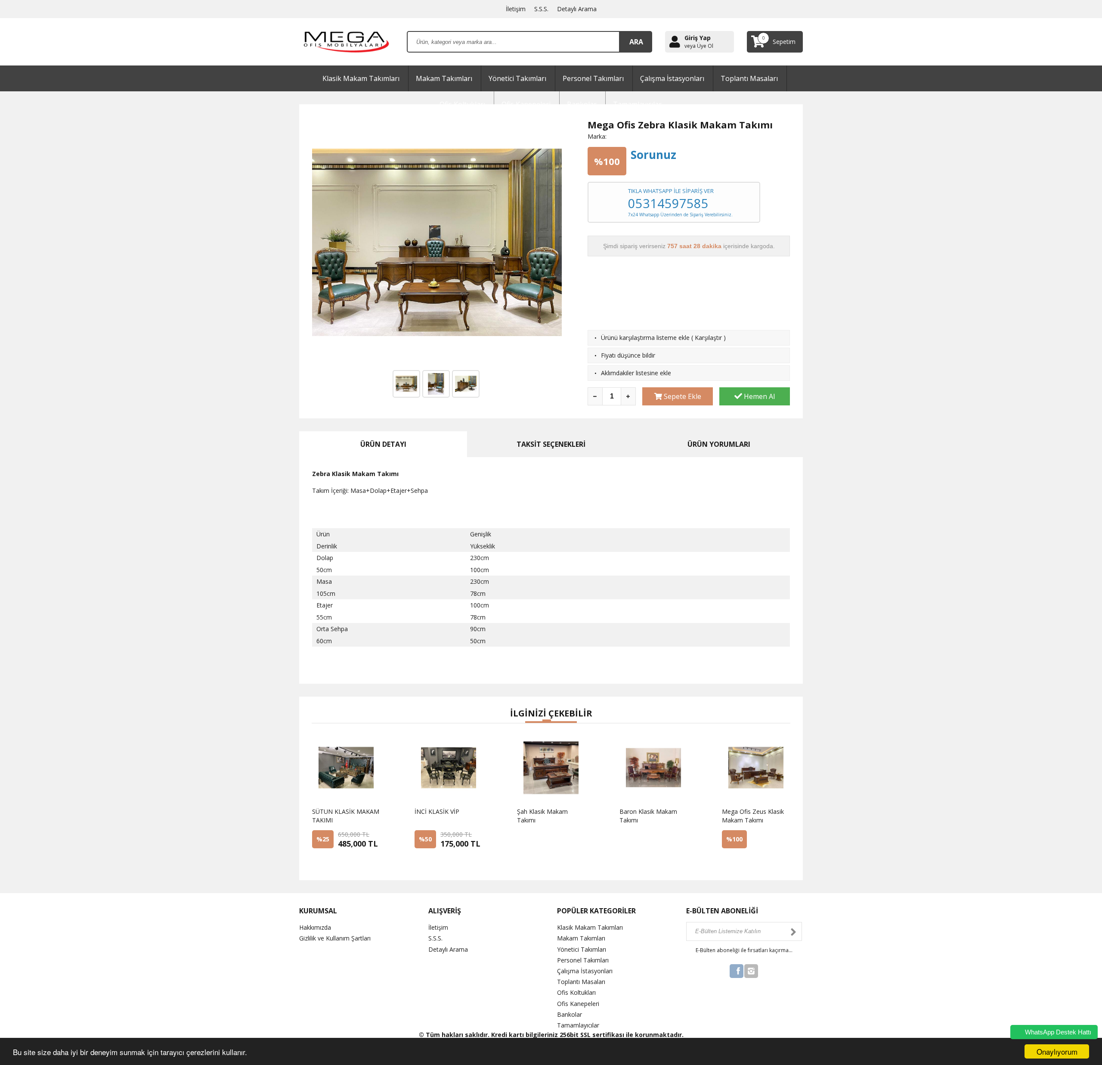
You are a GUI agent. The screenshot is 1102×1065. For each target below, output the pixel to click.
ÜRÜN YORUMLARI (718, 444)
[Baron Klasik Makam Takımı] (640, 843)
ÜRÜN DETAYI (383, 444)
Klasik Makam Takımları (360, 78)
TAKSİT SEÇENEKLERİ (551, 444)
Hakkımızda (315, 927)
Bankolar (569, 1014)
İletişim (516, 9)
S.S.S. (541, 9)
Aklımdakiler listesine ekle (636, 373)
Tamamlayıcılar (578, 1025)
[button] (529, 722)
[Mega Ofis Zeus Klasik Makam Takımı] (743, 861)
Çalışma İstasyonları (672, 78)
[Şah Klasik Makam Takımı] (538, 843)
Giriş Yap (697, 38)
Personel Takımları (593, 78)
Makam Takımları (444, 78)
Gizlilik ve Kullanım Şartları (335, 938)
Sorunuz (653, 154)
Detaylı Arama (577, 9)
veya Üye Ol (698, 46)
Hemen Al (758, 396)
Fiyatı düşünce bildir (628, 355)
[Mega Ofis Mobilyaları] (346, 41)
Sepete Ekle (681, 396)
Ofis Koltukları (576, 992)
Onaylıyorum (1057, 1051)
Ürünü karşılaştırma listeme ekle (645, 337)
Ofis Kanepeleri (578, 1004)
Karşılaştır (708, 337)
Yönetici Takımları (517, 78)
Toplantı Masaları (749, 78)
